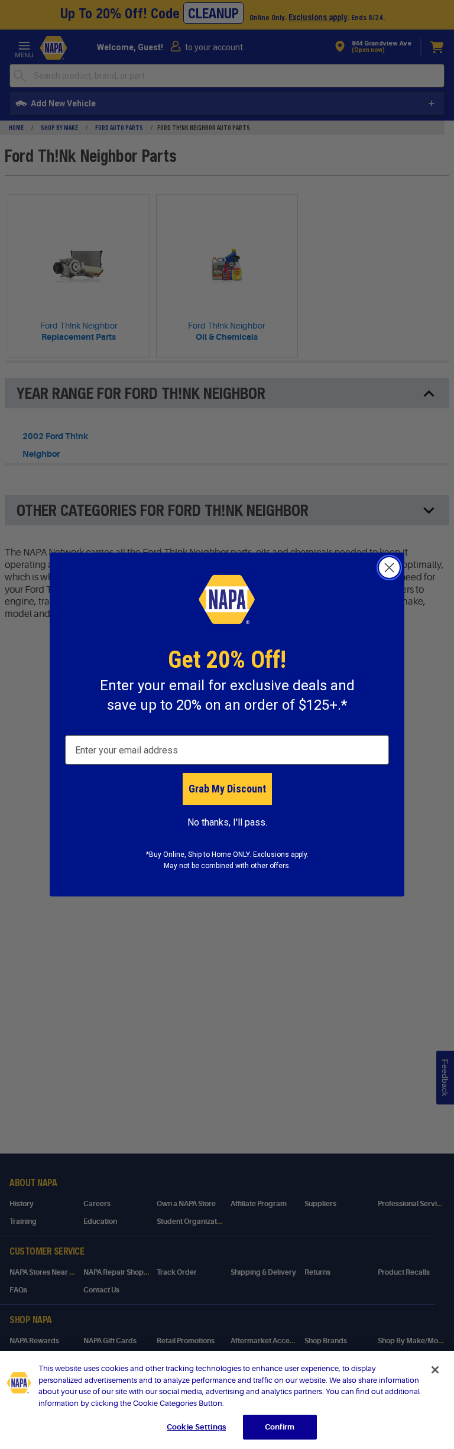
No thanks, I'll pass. (227, 822)
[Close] (435, 1370)
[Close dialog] (389, 567)
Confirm (279, 1426)
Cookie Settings (196, 1426)
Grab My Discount (227, 788)
